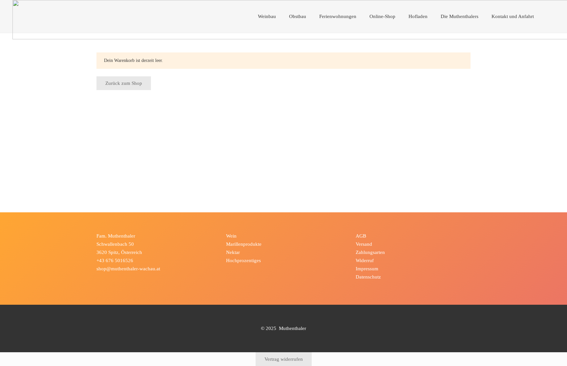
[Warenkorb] (547, 16)
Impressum (367, 268)
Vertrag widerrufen (283, 359)
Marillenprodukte (244, 244)
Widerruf (365, 260)
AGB (361, 236)
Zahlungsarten (370, 252)
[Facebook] (102, 279)
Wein (231, 236)
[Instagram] (115, 279)
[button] (279, 16)
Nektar (233, 252)
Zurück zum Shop (123, 83)
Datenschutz (368, 276)
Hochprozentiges (243, 260)
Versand (364, 244)
